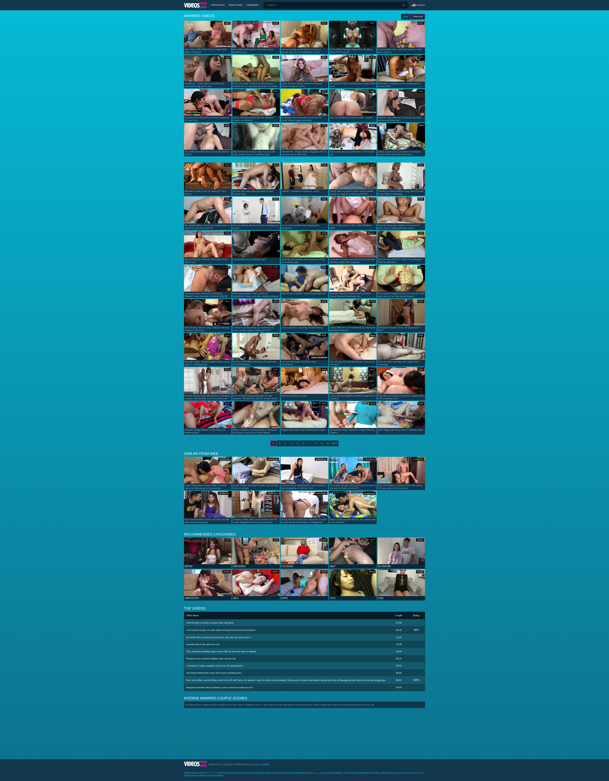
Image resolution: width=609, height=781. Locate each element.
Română (233, 773)
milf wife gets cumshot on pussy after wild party (210, 622)
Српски (396, 773)
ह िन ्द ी (210, 773)
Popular (417, 17)
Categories (252, 5)
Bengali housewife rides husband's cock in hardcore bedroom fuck (219, 687)
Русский (251, 773)
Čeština (187, 773)
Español (259, 773)
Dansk (211, 775)
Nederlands (363, 773)
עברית (219, 773)
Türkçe (354, 773)
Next (334, 443)
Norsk (403, 773)
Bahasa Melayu (298, 773)
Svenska (242, 773)
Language (420, 5)
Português (338, 773)
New (406, 17)
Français (328, 773)
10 (327, 443)
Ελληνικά (219, 775)
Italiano (310, 773)
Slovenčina (386, 773)
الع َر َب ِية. (319, 773)
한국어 (419, 773)
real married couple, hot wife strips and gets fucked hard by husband (220, 630)
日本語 (187, 775)
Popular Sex (218, 5)
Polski (225, 773)
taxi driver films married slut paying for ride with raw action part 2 (218, 637)
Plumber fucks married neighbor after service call (211, 658)
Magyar (195, 773)
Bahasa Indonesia (199, 775)
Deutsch (287, 773)
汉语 (202, 773)
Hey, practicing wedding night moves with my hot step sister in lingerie (221, 651)
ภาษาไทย (411, 773)
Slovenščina (375, 773)
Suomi (346, 773)
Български (277, 773)
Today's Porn (235, 5)
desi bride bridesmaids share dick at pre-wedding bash (213, 673)
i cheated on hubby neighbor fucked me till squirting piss (214, 665)
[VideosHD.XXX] (195, 5)
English (268, 773)
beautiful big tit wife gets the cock (202, 644)
